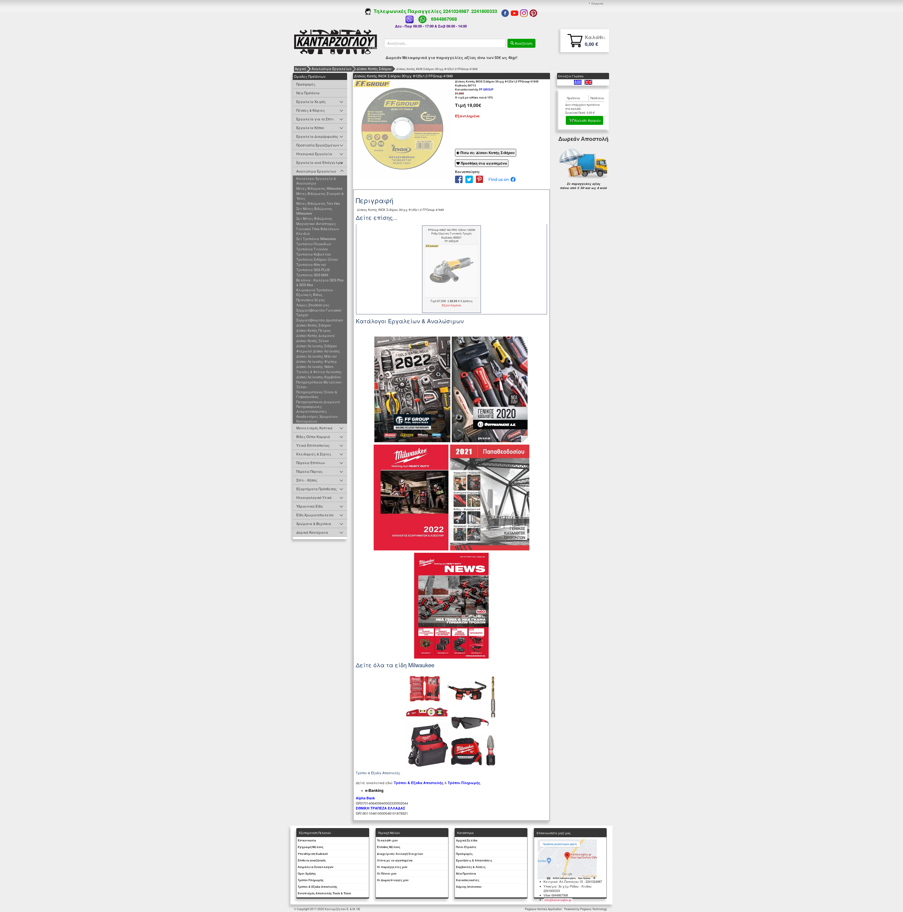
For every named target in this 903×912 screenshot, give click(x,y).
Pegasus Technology (594, 909)
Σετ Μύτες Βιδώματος (314, 218)
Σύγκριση (597, 3)
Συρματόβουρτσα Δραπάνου (319, 320)
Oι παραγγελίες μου (392, 867)
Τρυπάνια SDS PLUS (313, 269)
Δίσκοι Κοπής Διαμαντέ (315, 335)
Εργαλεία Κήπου (310, 127)
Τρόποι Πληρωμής (464, 782)
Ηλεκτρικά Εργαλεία (314, 153)
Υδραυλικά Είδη (309, 506)
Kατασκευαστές (467, 880)
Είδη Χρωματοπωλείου (315, 515)
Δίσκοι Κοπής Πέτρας (313, 330)
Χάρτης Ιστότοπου (468, 886)
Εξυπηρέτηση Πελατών (315, 833)
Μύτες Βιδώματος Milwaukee (319, 188)
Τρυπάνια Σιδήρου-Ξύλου (317, 259)
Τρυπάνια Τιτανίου (312, 249)
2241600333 (484, 11)
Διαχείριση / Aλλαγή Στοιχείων (400, 854)
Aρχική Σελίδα (466, 840)
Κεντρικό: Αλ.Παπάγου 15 (563, 881)
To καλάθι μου (387, 840)
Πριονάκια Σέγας (310, 299)
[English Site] (588, 81)
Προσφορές (305, 84)
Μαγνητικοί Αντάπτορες (316, 223)
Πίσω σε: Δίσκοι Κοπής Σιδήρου (487, 152)
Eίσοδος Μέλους (388, 847)
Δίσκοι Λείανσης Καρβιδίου (318, 377)
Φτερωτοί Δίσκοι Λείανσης (318, 351)
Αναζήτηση (523, 43)
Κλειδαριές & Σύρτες (313, 454)
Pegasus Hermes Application (544, 909)
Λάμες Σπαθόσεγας (312, 305)
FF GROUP (474, 89)
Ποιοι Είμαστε (466, 847)
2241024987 (456, 11)
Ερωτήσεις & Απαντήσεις (474, 860)
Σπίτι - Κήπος (306, 480)
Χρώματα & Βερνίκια (313, 523)
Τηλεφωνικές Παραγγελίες (407, 11)
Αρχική (300, 68)
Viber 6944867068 (555, 895)
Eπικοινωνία (307, 840)
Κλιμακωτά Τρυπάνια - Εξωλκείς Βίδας (315, 292)
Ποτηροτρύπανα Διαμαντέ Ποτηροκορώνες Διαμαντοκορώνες (318, 406)
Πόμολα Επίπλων (310, 462)
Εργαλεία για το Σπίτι (315, 119)
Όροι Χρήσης (307, 873)
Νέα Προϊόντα (308, 93)
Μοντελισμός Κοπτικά (314, 428)
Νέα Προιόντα (466, 873)
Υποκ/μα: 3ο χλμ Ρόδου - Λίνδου (567, 886)
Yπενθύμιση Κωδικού (313, 854)
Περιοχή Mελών (389, 833)
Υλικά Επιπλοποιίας (313, 445)
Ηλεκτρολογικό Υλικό (314, 497)
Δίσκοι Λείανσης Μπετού (316, 356)
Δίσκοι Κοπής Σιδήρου (374, 68)
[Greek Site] (578, 81)
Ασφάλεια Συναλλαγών (315, 867)
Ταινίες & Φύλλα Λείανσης (319, 371)
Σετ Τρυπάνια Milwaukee (316, 238)
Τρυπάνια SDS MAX (312, 274)
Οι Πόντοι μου (386, 873)
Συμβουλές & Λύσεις (471, 867)
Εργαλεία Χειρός (311, 101)
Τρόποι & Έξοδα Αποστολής (317, 886)
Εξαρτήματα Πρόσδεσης (316, 488)
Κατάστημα (465, 833)
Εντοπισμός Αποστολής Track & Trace (324, 893)
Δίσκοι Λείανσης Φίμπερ (316, 361)
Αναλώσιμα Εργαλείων (331, 68)
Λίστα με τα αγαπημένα (394, 860)
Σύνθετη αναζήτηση (311, 860)
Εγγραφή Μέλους (310, 847)
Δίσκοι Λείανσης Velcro (314, 366)
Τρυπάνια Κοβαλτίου (313, 254)
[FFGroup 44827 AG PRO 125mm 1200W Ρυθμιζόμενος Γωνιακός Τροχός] (451, 270)
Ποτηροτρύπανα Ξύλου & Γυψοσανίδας (316, 394)
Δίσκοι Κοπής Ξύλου (312, 340)
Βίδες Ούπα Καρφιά (313, 436)
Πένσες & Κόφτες (310, 110)
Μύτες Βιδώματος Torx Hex (318, 203)
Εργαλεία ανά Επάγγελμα (319, 162)
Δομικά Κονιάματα (312, 532)
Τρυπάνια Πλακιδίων (313, 243)
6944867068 (444, 18)
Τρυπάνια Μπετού (311, 264)
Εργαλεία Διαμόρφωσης (317, 136)
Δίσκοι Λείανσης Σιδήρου (316, 345)
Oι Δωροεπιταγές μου (392, 880)
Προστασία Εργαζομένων (317, 145)
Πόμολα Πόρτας (309, 471)
